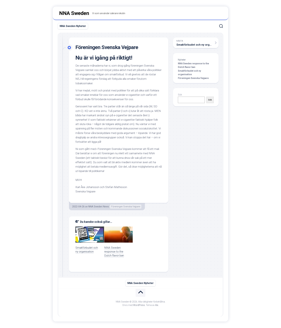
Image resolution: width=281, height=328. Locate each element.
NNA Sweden (74, 13)
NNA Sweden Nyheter (73, 26)
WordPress (139, 305)
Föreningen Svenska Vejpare (125, 206)
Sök (180, 94)
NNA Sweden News (98, 206)
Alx (156, 305)
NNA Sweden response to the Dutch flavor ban (114, 251)
